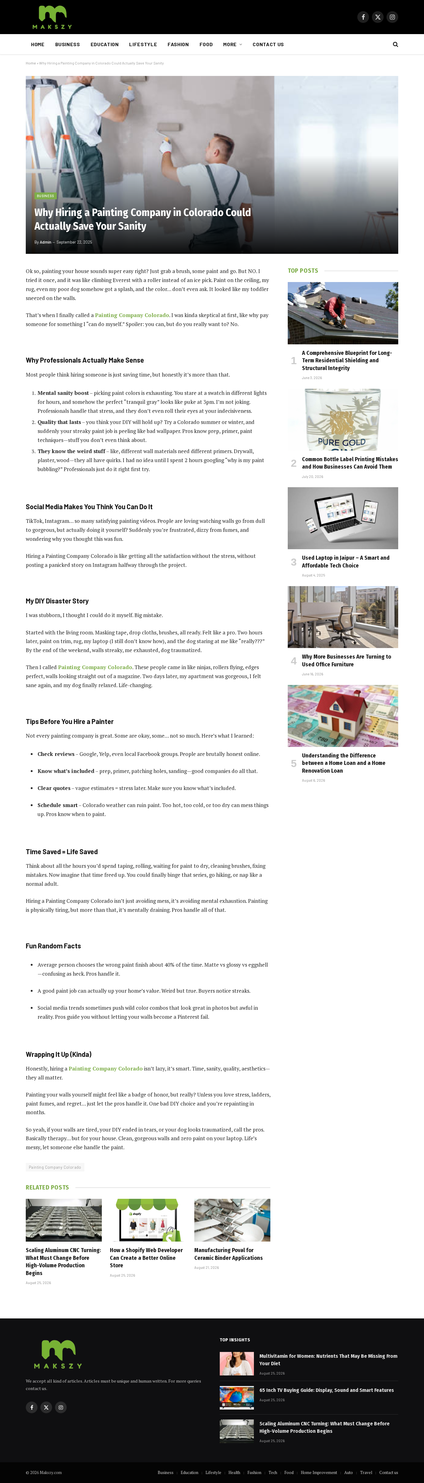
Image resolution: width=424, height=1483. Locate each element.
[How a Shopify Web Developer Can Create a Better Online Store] (148, 1220)
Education (105, 44)
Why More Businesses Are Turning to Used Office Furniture (346, 660)
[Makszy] (51, 17)
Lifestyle (143, 44)
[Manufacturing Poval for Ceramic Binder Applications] (232, 1220)
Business (67, 44)
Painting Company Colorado (55, 1167)
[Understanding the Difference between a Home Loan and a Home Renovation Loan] (343, 716)
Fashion (178, 44)
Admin (45, 242)
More (230, 44)
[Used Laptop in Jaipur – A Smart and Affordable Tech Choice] (343, 518)
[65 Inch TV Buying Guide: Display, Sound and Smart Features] (237, 1398)
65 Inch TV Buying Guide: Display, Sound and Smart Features (326, 1390)
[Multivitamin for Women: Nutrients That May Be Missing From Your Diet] (237, 1363)
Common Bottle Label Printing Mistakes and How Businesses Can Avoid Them (350, 463)
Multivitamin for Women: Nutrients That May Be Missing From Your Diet (328, 1360)
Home (38, 44)
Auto (348, 1472)
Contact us (268, 44)
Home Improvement (319, 1472)
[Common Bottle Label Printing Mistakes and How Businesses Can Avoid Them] (343, 420)
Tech (272, 1472)
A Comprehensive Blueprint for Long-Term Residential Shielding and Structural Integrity (347, 361)
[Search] (395, 44)
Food (206, 44)
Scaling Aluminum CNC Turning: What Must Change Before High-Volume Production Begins (63, 1261)
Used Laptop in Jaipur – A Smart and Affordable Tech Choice (346, 561)
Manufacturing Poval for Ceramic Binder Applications (228, 1254)
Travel (366, 1472)
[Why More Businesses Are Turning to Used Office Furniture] (343, 617)
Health (234, 1472)
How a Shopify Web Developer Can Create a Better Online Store (146, 1258)
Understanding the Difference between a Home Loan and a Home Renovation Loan (344, 763)
